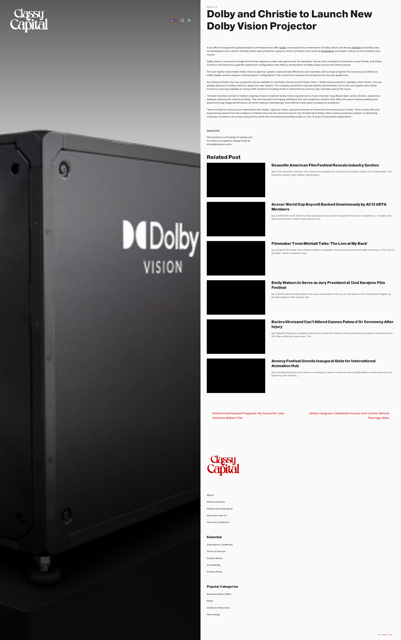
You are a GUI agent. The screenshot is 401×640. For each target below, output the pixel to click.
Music (210, 600)
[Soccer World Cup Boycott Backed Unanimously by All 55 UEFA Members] (236, 219)
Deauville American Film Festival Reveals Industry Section (325, 165)
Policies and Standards (220, 508)
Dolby (282, 47)
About (210, 495)
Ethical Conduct (216, 501)
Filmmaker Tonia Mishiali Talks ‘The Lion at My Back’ (319, 243)
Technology (213, 614)
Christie (356, 47)
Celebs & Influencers (218, 607)
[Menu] (189, 20)
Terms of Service (216, 551)
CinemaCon (327, 51)
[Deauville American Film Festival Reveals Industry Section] (236, 180)
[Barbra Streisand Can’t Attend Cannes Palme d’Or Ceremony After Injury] (236, 336)
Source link (213, 130)
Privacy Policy (214, 571)
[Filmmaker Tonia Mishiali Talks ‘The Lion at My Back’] (236, 258)
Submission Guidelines (220, 544)
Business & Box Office (219, 594)
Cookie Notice (215, 558)
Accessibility (214, 565)
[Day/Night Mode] (173, 20)
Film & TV (212, 7)
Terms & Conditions (218, 522)
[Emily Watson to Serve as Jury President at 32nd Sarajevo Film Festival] (236, 297)
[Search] (182, 20)
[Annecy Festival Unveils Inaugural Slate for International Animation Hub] (236, 376)
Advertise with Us (217, 515)
